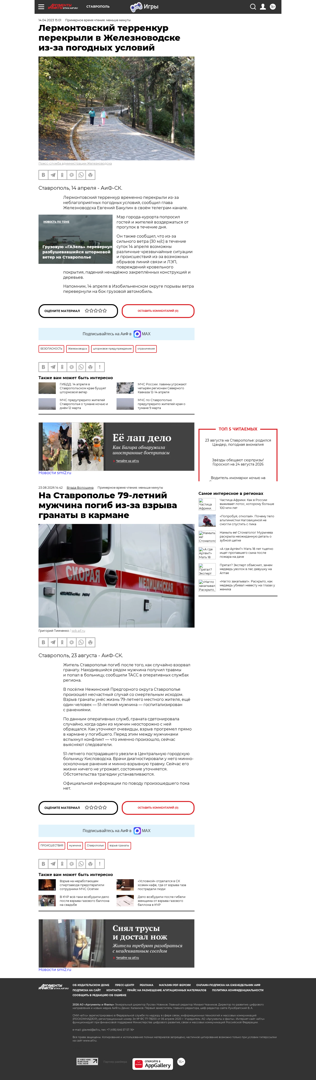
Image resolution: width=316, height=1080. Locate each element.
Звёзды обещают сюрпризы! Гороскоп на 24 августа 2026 (238, 462)
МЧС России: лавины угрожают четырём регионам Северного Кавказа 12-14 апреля (162, 388)
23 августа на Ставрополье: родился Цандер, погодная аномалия (238, 442)
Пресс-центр (124, 985)
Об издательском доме (91, 985)
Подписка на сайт (87, 990)
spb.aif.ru (78, 631)
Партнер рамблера (115, 1061)
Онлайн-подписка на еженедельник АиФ (228, 985)
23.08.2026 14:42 (51, 487)
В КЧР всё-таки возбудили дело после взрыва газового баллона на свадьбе (84, 901)
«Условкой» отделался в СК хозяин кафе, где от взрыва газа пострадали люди (162, 885)
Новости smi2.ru (55, 472)
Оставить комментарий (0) (158, 311)
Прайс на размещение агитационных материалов (166, 990)
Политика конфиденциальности (237, 990)
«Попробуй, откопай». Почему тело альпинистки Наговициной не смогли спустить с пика (247, 520)
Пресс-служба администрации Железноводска (75, 163)
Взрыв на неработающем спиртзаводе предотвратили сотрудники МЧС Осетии (82, 885)
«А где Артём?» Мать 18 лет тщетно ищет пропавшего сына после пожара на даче (246, 553)
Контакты (113, 990)
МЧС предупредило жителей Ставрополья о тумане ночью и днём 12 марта (84, 404)
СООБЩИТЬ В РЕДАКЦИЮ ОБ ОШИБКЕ (99, 995)
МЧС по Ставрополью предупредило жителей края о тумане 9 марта (161, 404)
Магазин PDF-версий (175, 985)
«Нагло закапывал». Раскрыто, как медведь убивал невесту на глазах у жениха (247, 585)
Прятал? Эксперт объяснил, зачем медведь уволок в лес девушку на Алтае (246, 569)
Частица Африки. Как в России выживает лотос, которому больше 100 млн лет (247, 504)
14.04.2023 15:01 (50, 20)
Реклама (146, 985)
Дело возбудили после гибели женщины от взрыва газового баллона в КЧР (161, 901)
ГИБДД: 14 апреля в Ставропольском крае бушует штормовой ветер (83, 388)
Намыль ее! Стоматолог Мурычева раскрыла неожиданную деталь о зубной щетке (246, 536)
